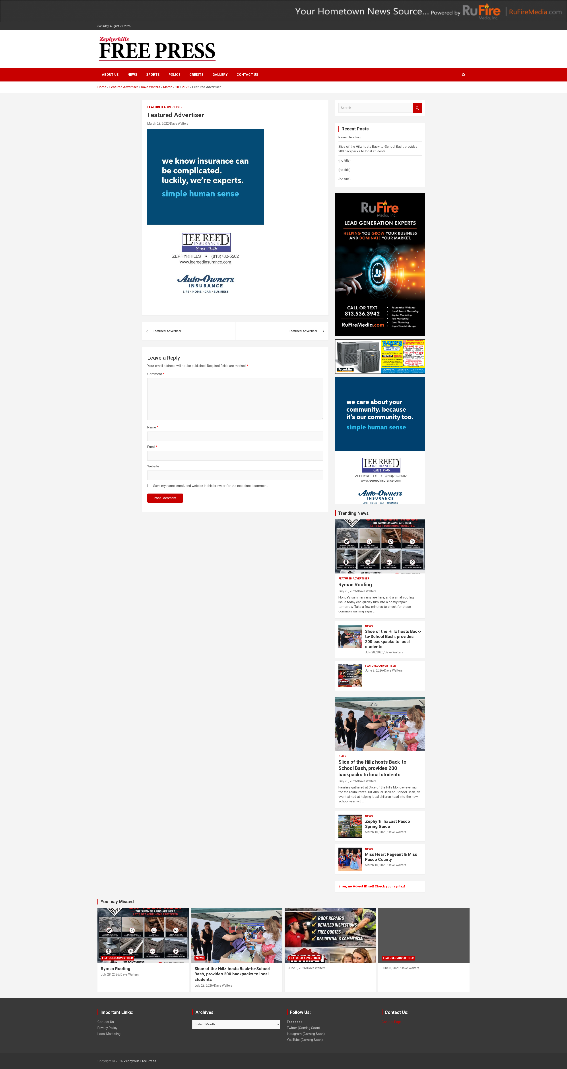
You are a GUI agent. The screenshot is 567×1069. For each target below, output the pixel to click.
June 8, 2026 (374, 670)
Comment (155, 374)
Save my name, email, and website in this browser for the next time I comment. (210, 486)
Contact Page (392, 1022)
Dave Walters (179, 123)
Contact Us (247, 75)
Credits (196, 75)
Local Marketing (108, 1034)
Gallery (220, 75)
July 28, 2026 (347, 591)
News (132, 75)
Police (175, 75)
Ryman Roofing (349, 137)
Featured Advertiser (165, 107)
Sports (153, 75)
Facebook (294, 1022)
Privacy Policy (107, 1028)
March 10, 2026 (375, 832)
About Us (110, 75)
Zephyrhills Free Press (140, 1061)
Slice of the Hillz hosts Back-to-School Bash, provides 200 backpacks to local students (393, 639)
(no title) (344, 161)
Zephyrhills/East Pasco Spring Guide (387, 824)
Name (152, 427)
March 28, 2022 (158, 123)
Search (417, 108)
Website (153, 466)
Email (152, 447)
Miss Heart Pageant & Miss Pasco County (391, 857)
